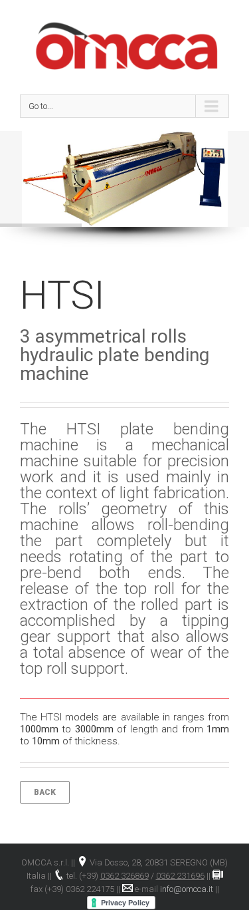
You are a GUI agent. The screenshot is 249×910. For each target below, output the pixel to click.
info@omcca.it (186, 889)
